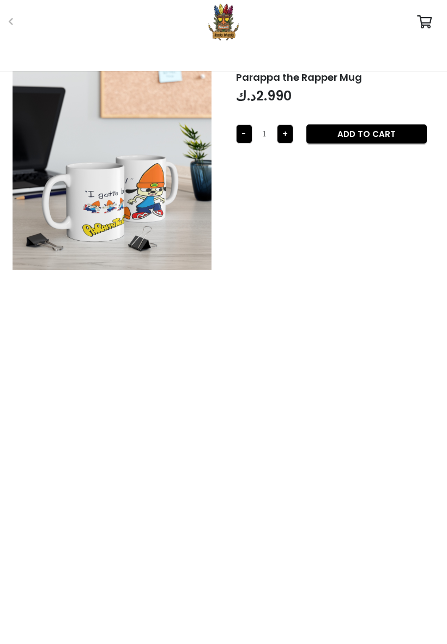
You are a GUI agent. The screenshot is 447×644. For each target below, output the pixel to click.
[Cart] (424, 22)
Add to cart (366, 134)
